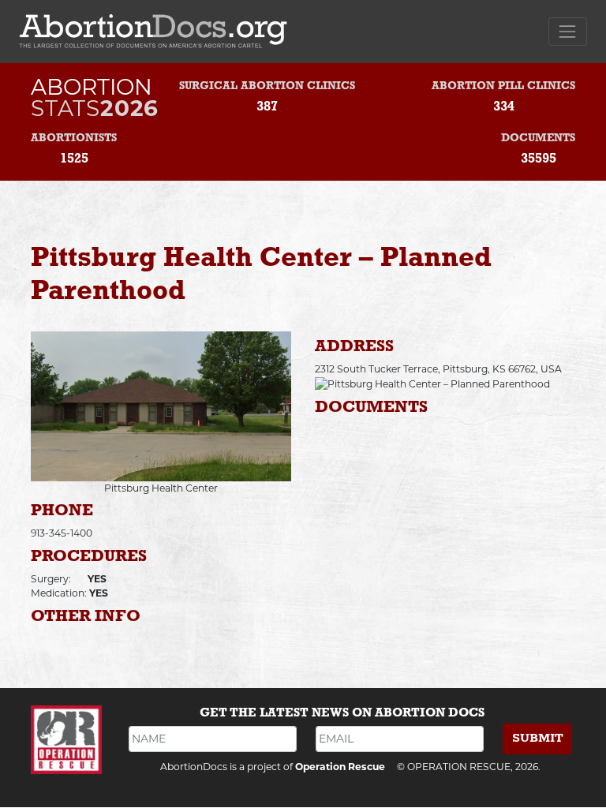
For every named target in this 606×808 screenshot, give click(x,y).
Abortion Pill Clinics (503, 86)
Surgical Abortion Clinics (267, 86)
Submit (537, 738)
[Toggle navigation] (567, 31)
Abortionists (74, 138)
